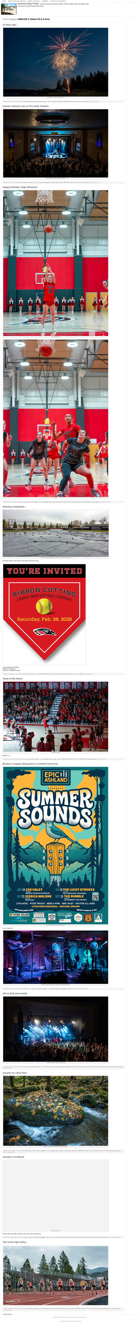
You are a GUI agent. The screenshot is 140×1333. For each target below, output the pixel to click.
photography (38, 101)
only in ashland (28, 502)
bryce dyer (53, 759)
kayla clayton (63, 1308)
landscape (67, 1151)
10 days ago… (10, 24)
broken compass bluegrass (40, 989)
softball (81, 674)
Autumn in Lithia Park (15, 1073)
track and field (115, 1308)
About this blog (34, 1)
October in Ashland (13, 1157)
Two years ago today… (15, 1242)
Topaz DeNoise (77, 1321)
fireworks (53, 101)
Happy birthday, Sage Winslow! (20, 187)
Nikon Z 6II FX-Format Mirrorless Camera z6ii (97, 1066)
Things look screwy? (58, 1)
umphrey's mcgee (117, 1066)
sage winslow (96, 502)
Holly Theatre (59, 182)
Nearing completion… (15, 506)
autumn (61, 1151)
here (8, 755)
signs (76, 674)
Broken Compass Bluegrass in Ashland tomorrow (30, 763)
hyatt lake (60, 101)
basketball (45, 502)
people (36, 502)
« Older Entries (7, 1314)
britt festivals (48, 1066)
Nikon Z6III (85, 101)
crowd (52, 182)
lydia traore (52, 502)
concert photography (44, 182)
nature (34, 1151)
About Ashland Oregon (17, 1)
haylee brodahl (53, 1308)
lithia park (28, 1151)
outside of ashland (28, 101)
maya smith (71, 1308)
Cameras (45, 1)
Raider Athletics (87, 502)
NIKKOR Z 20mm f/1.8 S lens (72, 101)
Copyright (56, 1317)
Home (4, 1)
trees (108, 1237)
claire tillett (45, 1308)
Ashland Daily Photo (28, 3)
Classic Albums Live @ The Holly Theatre (26, 106)
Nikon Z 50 (97, 1308)
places (44, 101)
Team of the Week (12, 678)
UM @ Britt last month (15, 993)
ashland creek (54, 1151)
